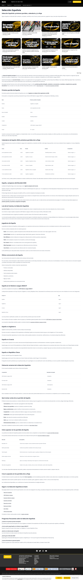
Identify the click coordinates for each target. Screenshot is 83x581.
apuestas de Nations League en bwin (38, 322)
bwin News (6, 508)
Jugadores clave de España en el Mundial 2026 (70, 33)
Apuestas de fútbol (8, 500)
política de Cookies (39, 573)
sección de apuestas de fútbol (52, 85)
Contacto (7, 556)
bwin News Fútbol (33, 425)
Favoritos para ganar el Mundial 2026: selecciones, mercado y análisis (30, 67)
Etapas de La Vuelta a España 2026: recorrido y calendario (29, 33)
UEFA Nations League (8, 495)
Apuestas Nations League (9, 498)
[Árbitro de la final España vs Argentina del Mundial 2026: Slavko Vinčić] (11, 43)
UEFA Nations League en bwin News (54, 319)
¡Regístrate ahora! (77, 1)
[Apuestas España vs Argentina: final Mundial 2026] (70, 43)
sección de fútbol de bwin (53, 433)
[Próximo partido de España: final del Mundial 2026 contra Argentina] (51, 43)
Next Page (79, 73)
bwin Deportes (40, 85)
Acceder (70, 1)
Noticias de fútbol (7, 506)
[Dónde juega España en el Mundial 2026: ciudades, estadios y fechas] (11, 60)
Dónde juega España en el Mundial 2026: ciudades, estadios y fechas (11, 67)
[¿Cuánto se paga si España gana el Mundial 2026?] (51, 60)
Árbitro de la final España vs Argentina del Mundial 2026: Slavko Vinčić (10, 50)
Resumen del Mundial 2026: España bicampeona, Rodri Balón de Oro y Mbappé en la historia (49, 34)
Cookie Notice (20, 579)
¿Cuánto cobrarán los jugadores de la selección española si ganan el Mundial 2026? (30, 51)
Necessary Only (67, 577)
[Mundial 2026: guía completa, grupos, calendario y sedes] (11, 26)
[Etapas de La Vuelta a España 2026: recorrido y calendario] (31, 26)
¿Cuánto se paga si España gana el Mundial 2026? (49, 67)
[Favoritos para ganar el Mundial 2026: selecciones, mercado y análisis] (31, 60)
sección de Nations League (43, 435)
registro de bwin (25, 514)
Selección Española (8, 492)
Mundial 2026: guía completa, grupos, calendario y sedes (10, 33)
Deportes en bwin (7, 503)
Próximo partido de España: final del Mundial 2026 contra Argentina (50, 50)
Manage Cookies (75, 577)
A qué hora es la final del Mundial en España (70, 67)
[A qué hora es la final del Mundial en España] (70, 60)
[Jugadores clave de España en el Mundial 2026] (70, 26)
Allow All (59, 577)
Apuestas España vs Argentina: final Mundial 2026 (69, 50)
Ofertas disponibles (8, 511)
